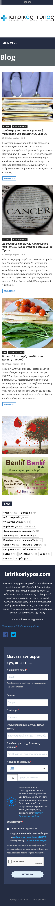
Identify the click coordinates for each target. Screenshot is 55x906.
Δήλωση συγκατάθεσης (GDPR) (29, 837)
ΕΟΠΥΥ (9, 553)
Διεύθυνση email (16, 670)
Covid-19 (11, 544)
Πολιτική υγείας (15, 517)
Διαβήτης (23, 558)
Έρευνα (10, 535)
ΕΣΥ (7, 558)
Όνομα (11, 695)
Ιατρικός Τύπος (34, 544)
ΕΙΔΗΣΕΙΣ (7, 126)
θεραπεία (29, 535)
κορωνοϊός (32, 540)
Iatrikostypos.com (28, 574)
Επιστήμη (28, 553)
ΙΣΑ (30, 526)
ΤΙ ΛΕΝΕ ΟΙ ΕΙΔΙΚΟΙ (16, 352)
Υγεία (10, 512)
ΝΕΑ (4, 352)
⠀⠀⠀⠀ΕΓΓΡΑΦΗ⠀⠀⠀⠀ (27, 874)
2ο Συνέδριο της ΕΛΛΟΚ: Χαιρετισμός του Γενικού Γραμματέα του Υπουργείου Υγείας (27, 247)
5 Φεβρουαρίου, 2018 (15, 138)
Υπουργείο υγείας (16, 521)
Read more (9, 178)
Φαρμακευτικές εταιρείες (21, 531)
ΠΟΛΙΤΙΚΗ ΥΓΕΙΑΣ (20, 126)
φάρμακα (11, 549)
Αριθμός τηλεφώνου (18, 762)
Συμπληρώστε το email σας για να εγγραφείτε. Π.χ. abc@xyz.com (26, 685)
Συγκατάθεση (14, 822)
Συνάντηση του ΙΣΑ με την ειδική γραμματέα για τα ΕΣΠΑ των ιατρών (24, 132)
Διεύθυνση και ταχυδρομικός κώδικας (23, 745)
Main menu (10, 43)
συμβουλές (12, 526)
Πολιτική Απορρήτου (36, 840)
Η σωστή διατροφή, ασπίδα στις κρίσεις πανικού (23, 358)
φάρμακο (31, 549)
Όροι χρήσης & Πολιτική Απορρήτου (20, 626)
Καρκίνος (11, 540)
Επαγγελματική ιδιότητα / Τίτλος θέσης (25, 727)
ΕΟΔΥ (45, 553)
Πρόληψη (28, 512)
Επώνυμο (12, 710)
